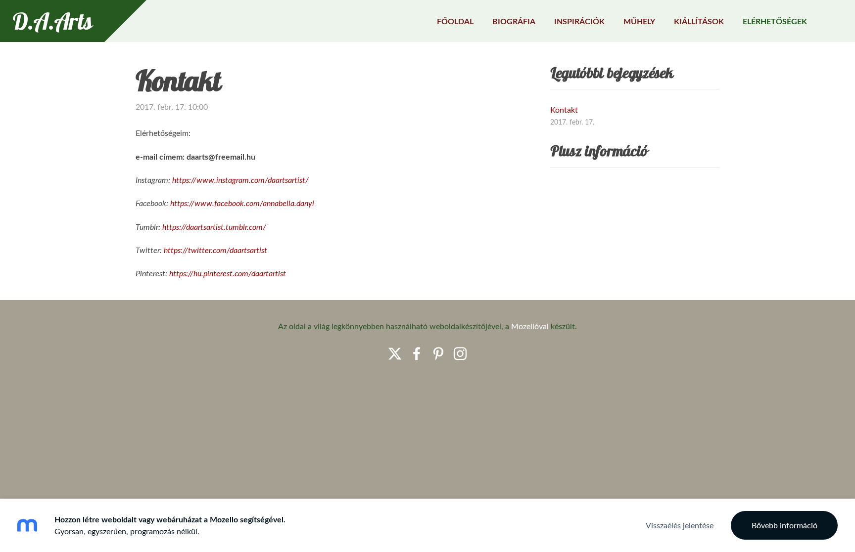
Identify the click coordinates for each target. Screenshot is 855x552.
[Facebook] (417, 353)
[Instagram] (460, 353)
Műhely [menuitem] (639, 21)
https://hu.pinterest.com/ (210, 273)
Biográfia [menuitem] (513, 21)
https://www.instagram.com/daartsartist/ (240, 179)
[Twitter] (395, 353)
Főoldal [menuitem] (455, 21)
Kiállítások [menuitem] (699, 21)
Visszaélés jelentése (679, 525)
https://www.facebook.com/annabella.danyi (242, 203)
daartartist (269, 273)
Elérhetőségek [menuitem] (775, 21)
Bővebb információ (784, 525)
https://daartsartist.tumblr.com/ (214, 226)
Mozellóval (530, 326)
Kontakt (564, 109)
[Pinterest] (438, 353)
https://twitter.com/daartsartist (215, 250)
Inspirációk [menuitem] (579, 21)
